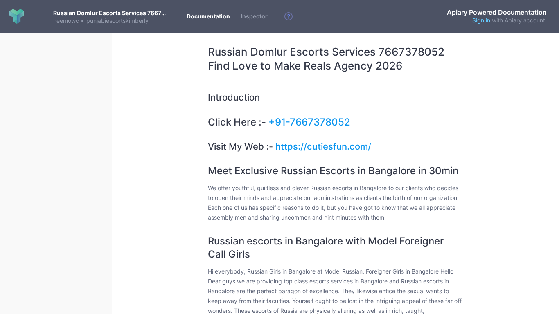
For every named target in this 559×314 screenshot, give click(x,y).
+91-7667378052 (309, 122)
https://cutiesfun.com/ (323, 146)
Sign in (481, 20)
